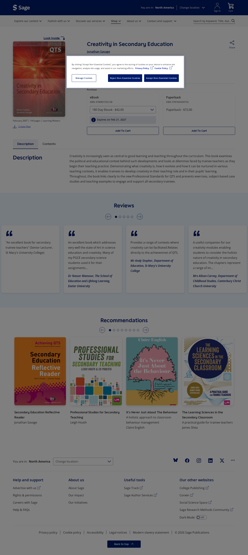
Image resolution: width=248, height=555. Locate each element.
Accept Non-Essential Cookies (161, 78)
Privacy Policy (142, 68)
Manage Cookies (84, 78)
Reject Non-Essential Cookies (125, 78)
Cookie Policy (161, 68)
